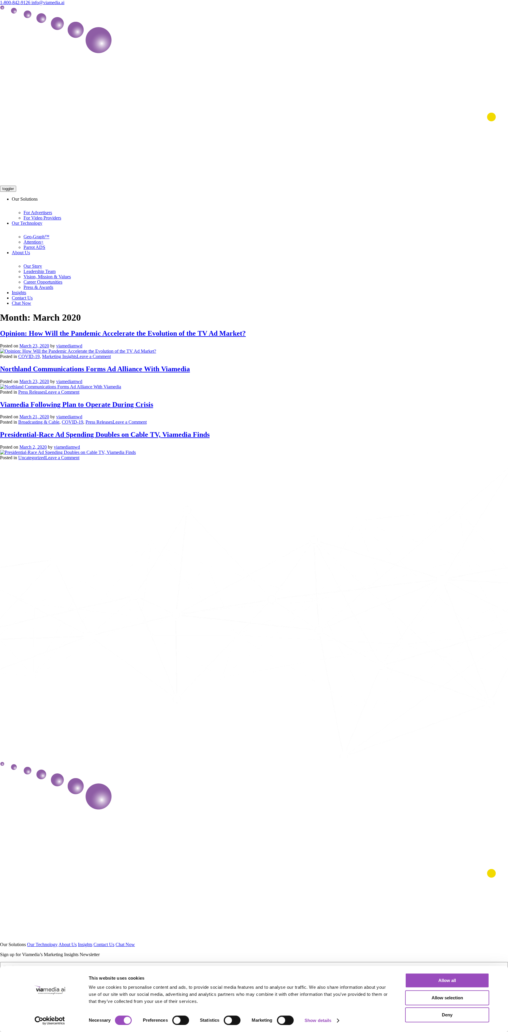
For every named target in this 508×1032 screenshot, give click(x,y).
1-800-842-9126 (15, 2)
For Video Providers (42, 217)
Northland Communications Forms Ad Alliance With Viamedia (95, 369)
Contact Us (22, 297)
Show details (318, 1020)
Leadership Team (40, 271)
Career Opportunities (43, 281)
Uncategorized (31, 457)
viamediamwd (69, 345)
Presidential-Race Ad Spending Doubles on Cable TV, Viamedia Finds (105, 434)
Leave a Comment (94, 356)
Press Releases (31, 392)
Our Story (33, 266)
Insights (19, 292)
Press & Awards (38, 287)
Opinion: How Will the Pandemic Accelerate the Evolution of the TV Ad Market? (123, 333)
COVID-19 (29, 356)
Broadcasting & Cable (38, 422)
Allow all (447, 980)
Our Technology (27, 223)
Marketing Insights (59, 356)
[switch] (180, 1020)
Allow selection (447, 997)
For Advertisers (38, 212)
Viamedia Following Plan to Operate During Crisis (76, 404)
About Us (21, 252)
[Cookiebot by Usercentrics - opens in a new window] (50, 1020)
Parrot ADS (34, 247)
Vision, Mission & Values (47, 276)
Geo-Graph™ (36, 236)
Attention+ (34, 241)
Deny (447, 1014)
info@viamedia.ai (47, 2)
